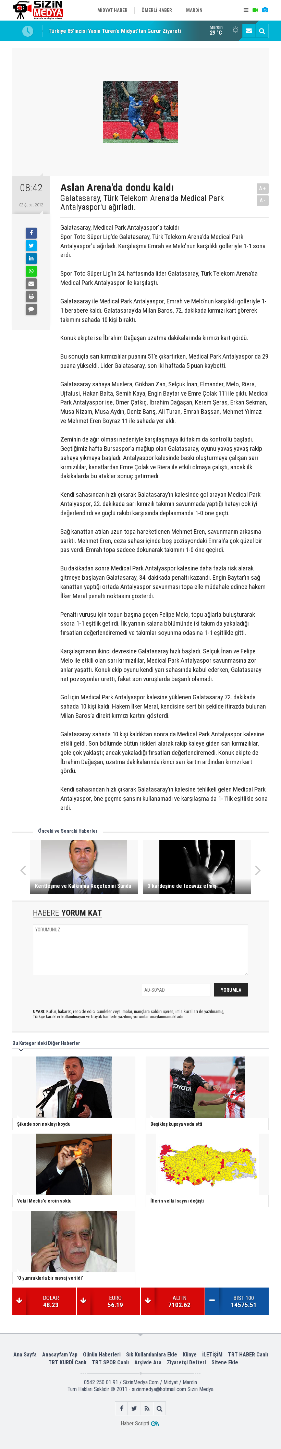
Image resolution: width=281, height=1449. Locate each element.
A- (263, 200)
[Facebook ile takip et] (121, 1408)
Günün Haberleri (102, 1354)
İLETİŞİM (212, 1354)
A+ (262, 188)
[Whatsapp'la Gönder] (31, 271)
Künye (190, 1354)
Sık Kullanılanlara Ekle (151, 1354)
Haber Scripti (135, 1423)
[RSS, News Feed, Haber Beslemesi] (146, 1408)
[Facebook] (31, 233)
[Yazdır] (31, 296)
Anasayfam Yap (59, 1354)
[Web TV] (255, 10)
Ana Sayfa (25, 1354)
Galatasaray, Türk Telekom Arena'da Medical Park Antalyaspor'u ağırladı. (142, 203)
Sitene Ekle (224, 1362)
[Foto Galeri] (265, 10)
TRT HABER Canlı (248, 1354)
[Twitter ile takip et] (134, 1408)
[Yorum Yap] (31, 309)
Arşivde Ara (147, 1362)
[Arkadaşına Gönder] (31, 283)
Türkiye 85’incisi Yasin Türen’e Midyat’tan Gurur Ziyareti (114, 30)
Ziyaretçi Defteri (186, 1362)
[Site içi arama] (261, 31)
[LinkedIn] (31, 258)
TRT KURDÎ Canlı (67, 1362)
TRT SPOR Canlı (110, 1362)
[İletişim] (248, 31)
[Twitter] (31, 245)
